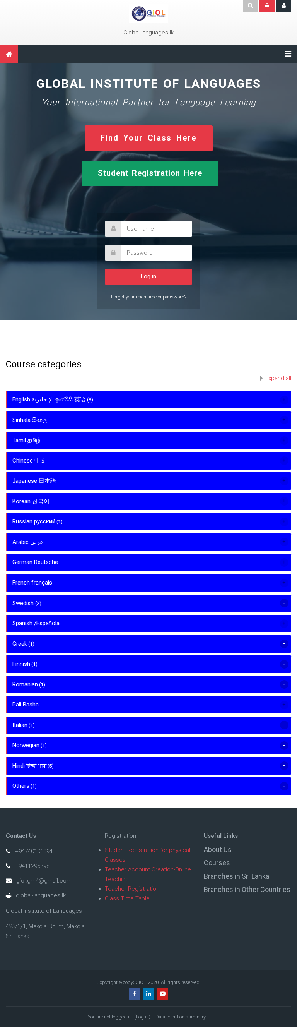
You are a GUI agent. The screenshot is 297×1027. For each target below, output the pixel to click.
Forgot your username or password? (148, 297)
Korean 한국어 (31, 501)
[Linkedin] (148, 994)
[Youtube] (162, 994)
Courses (217, 863)
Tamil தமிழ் (26, 440)
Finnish (21, 663)
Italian (19, 725)
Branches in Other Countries (247, 889)
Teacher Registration (132, 888)
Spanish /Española (36, 623)
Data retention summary (180, 1017)
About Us (218, 849)
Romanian (25, 684)
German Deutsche (35, 562)
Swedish (23, 603)
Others (20, 785)
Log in (142, 1017)
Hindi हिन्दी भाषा (29, 765)
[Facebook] (134, 994)
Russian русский (33, 521)
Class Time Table (127, 898)
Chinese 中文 (29, 460)
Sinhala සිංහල (29, 420)
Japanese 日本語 (34, 480)
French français (32, 582)
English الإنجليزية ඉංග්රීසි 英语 (49, 399)
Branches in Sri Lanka (236, 876)
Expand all (278, 378)
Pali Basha (25, 704)
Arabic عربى (27, 541)
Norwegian (25, 745)
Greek (19, 643)
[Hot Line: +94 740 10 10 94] (148, 13)
